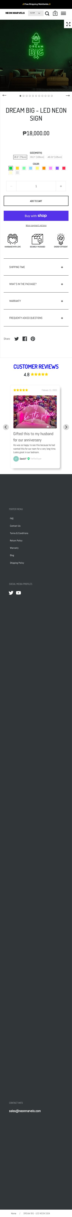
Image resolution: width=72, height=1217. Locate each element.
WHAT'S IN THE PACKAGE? (23, 284)
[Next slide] (66, 427)
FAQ (11, 518)
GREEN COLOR (24, 168)
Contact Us (15, 525)
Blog (12, 555)
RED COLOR (64, 168)
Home (13, 1213)
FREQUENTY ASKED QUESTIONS (25, 318)
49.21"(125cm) (55, 157)
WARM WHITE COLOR (10, 172)
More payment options (36, 225)
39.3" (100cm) (37, 157)
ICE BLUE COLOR (30, 168)
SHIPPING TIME (17, 267)
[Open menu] (63, 13)
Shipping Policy (17, 562)
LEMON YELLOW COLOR (37, 168)
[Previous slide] (6, 427)
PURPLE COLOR (57, 168)
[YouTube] (18, 592)
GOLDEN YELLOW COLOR (17, 168)
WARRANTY (15, 301)
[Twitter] (11, 592)
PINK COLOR (50, 168)
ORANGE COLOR (44, 168)
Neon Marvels (15, 12)
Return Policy (16, 540)
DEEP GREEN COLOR (10, 168)
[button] (55, 13)
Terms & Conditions (19, 533)
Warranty (14, 547)
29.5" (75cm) (20, 157)
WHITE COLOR (17, 172)
